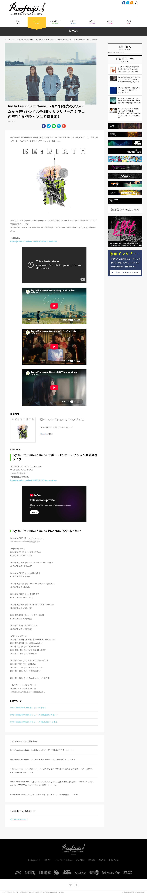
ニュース (36, 22)
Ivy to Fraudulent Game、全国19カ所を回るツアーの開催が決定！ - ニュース (41, 750)
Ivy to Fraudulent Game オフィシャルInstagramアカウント (34, 715)
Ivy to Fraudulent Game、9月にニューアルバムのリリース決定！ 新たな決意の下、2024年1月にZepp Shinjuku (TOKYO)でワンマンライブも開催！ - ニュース (51, 783)
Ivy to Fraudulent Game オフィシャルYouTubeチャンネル (33, 722)
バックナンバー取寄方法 (63, 860)
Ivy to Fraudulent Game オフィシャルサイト (28, 708)
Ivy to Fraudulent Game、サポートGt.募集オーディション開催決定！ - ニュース (42, 759)
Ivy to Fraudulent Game (18, 819)
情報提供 (91, 860)
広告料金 (102, 860)
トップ (18, 22)
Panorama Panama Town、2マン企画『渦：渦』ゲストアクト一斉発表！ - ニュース (44, 795)
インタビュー (55, 22)
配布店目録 (80, 860)
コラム (92, 22)
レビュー (110, 22)
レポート (73, 22)
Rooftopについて (34, 860)
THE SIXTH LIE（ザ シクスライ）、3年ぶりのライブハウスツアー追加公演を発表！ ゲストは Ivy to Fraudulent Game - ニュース (51, 770)
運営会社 (47, 860)
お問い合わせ (114, 860)
